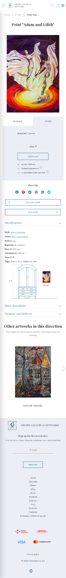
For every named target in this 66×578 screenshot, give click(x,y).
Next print (33, 212)
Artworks (33, 481)
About (33, 477)
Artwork (18, 121)
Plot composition (20, 236)
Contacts (33, 512)
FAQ (33, 504)
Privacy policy (33, 554)
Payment (33, 497)
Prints (18, 14)
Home (7, 14)
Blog (33, 489)
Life (14, 240)
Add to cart (33, 156)
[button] (52, 5)
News (33, 493)
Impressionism (18, 232)
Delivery (33, 500)
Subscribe (33, 464)
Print (48, 121)
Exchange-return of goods (33, 516)
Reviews (33, 508)
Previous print (33, 202)
